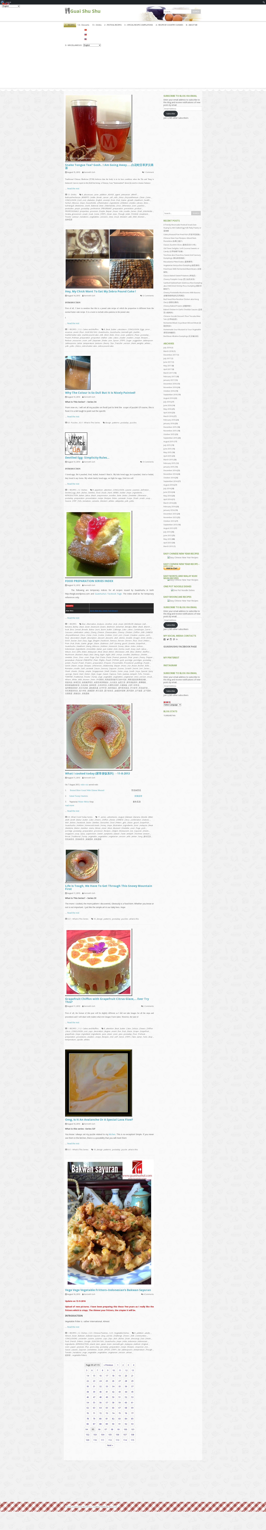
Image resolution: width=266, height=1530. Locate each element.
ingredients (114, 203)
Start (81, 674)
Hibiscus (75, 203)
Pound (68, 337)
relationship (108, 665)
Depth (83, 638)
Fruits (77, 643)
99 (118, 1429)
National (94, 205)
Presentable (117, 663)
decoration (75, 638)
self (89, 340)
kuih (138, 649)
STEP (74, 501)
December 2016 (170, 383)
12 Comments (148, 295)
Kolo (116, 649)
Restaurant (124, 831)
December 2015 (170, 427)
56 (100, 1402)
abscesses (88, 194)
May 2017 (167, 365)
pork (122, 660)
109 (87, 1440)
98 (112, 1429)
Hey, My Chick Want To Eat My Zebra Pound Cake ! (100, 291)
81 (107, 1418)
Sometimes (92, 1349)
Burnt (103, 629)
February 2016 (169, 420)
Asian (121, 624)
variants (95, 501)
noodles (112, 495)
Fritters (146, 640)
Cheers (98, 820)
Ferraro (121, 640)
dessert (101, 638)
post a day (94, 1347)
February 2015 (169, 463)
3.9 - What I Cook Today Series (80, 817)
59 (119, 1402)
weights (140, 343)
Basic (82, 626)
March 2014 (168, 503)
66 (113, 1407)
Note (101, 205)
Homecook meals (92, 825)
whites (147, 343)
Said (83, 668)
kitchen (112, 1134)
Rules (114, 498)
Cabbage (117, 629)
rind (111, 1037)
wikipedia (120, 501)
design (108, 422)
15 (94, 1375)
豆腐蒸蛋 (68, 693)
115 (132, 1440)
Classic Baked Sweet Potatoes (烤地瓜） (180, 275)
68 (126, 1407)
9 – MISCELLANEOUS (73, 45)
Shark (135, 498)
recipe (137, 337)
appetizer (99, 490)
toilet (128, 214)
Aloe (83, 624)
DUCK (67, 640)
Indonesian (70, 649)
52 (126, 1397)
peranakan (70, 660)
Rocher (141, 665)
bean (87, 626)
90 (113, 1424)
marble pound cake (90, 335)
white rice (84, 785)
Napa (86, 654)
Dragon (137, 638)
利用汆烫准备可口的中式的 (115, 679)
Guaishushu (104, 332)
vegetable (108, 677)
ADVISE (111, 194)
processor (98, 831)
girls (124, 822)
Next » (110, 1445)
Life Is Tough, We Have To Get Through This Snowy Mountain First (108, 887)
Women (141, 217)
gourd (124, 643)
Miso (132, 651)
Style (93, 674)
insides (133, 203)
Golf (111, 643)
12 (126, 1370)
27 (119, 1381)
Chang (93, 632)
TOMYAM (69, 677)
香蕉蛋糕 (85, 693)
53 (132, 1397)
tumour (76, 217)
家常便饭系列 (132, 682)
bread (78, 629)
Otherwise (126, 205)
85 (132, 1418)
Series (133, 211)
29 (132, 1381)
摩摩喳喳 (142, 682)
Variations (84, 217)
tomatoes (87, 501)
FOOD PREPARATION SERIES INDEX (89, 581)
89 (107, 1424)
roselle (127, 211)
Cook (95, 635)
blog (103, 1335)
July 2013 (167, 532)
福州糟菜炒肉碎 (71, 688)
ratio (110, 337)
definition (145, 490)
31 (94, 1386)
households (91, 203)
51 (119, 1397)
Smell (107, 671)
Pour (135, 1034)
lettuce (68, 651)
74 (113, 1413)
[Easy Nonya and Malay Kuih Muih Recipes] (182, 580)
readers (130, 337)
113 (117, 1440)
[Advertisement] (133, 68)
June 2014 (167, 492)
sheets (74, 671)
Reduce (68, 340)
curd (148, 635)
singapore (69, 833)
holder (123, 492)
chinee (112, 820)
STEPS (103, 214)
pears (136, 657)
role (121, 211)
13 (133, 1370)
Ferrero (129, 640)
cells (116, 197)
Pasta (102, 657)
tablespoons (71, 343)
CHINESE (149, 632)
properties (84, 211)
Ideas (127, 646)
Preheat (75, 337)
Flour (82, 332)
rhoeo (115, 211)
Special (144, 671)
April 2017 (167, 369)
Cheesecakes (111, 632)
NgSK (108, 654)
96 (99, 1429)
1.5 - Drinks (71, 194)
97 (106, 1429)
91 (119, 1424)
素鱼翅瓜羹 (93, 688)
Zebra (78, 346)
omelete (68, 657)
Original (144, 1344)
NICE (113, 654)
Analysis (100, 624)
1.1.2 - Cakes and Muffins (88, 329)
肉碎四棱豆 (112, 688)
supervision (91, 833)
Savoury (104, 668)
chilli (142, 632)
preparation (118, 208)
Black (141, 626)
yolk (67, 346)
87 (94, 1424)
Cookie (101, 635)
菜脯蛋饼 (91, 690)
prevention (129, 208)
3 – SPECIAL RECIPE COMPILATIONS (138, 25)
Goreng (118, 643)
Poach (108, 660)
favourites (104, 822)
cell (111, 197)
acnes (103, 817)
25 (107, 1381)
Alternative (91, 624)
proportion (95, 337)
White (74, 679)
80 (100, 1418)
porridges (138, 660)
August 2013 (168, 528)
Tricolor (68, 217)
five (119, 1031)
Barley (75, 626)
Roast (134, 665)
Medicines (79, 205)
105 (110, 1434)
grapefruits (70, 1034)
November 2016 (170, 387)
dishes (84, 492)
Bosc (72, 629)
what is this (134, 919)
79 (94, 1418)
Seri (141, 668)
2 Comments (148, 1006)
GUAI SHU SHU (91, 332)
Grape (136, 1031)
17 (107, 1375)
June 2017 (167, 362)
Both (67, 820)
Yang (140, 836)
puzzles (133, 422)
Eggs (142, 329)
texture (146, 833)
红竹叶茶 (103, 688)
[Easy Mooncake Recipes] (182, 600)
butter (113, 329)
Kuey (133, 649)
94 (86, 1429)
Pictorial (79, 660)
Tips (112, 343)
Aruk (115, 624)
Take (134, 1037)
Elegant (96, 640)
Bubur (91, 629)
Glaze (96, 643)
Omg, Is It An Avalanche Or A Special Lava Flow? (99, 1119)
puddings (139, 663)
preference (95, 208)
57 (107, 1402)
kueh (128, 649)
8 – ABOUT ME (191, 25)
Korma (121, 649)
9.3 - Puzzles (72, 422)
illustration (117, 825)
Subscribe (170, 113)
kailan (110, 649)
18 (113, 1375)
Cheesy (121, 632)
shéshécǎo (147, 211)
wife (128, 836)
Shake (104, 340)
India (125, 1341)
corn (120, 635)
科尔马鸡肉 (83, 688)
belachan (120, 626)
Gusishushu (115, 332)
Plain (96, 660)
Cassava (68, 632)
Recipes (144, 337)
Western (123, 217)
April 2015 (167, 456)
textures (98, 343)
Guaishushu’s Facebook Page (108, 593)
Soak (91, 214)
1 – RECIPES (70, 25)
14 (88, 1375)
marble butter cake (73, 335)
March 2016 (168, 416)
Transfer (118, 343)
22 (88, 1381)
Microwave (120, 651)
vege (100, 677)
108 (132, 1434)
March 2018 (168, 351)
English (99, 200)
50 (113, 1397)
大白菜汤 (113, 682)
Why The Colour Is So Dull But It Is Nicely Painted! (100, 393)
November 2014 (170, 474)
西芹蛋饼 (130, 690)
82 (113, 1418)
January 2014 (168, 510)
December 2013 (170, 514)
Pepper (149, 657)
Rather (104, 337)
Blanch (147, 626)
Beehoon (111, 626)
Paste (109, 657)
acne (96, 194)
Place (137, 335)
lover (136, 825)
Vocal (116, 217)
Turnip (94, 677)
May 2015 (167, 452)
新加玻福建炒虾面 (72, 685)
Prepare (107, 663)
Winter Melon (83, 802)
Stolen (87, 674)
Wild (135, 217)
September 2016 (170, 394)
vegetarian (128, 677)
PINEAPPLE (88, 660)
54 (88, 1402)
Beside (144, 817)
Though (121, 214)
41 (107, 1391)
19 (119, 1375)
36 (126, 1386)
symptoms (108, 833)
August (121, 817)
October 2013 (169, 521)
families (91, 492)
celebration (78, 632)
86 (88, 1424)
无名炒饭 (84, 685)
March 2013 (168, 546)
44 (126, 1391)
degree (107, 1031)
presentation (91, 498)
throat (67, 836)
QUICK (67, 665)
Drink (143, 638)
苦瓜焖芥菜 (143, 688)
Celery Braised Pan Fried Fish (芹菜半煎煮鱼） (182, 234)
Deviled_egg (70, 492)
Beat (108, 329)
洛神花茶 (68, 219)
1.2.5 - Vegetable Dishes (119, 1333)
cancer (106, 197)
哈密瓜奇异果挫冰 (101, 682)
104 (102, 1434)
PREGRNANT (106, 208)
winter (134, 836)
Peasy (142, 657)
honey (121, 646)
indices (140, 646)
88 (100, 1424)
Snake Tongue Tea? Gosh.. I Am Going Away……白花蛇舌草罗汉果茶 (109, 166)
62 (88, 1407)
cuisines (136, 490)
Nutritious (135, 654)
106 (117, 1434)
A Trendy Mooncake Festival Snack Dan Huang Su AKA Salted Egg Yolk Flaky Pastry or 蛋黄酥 (182, 227)
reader (123, 337)
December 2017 (170, 355)
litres (146, 203)
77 (132, 1413)
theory (106, 343)
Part (97, 657)
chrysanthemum (131, 197)
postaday (85, 208)
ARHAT (134, 194)
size (110, 340)
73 (107, 1413)
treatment (144, 214)
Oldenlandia (110, 205)
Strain (109, 214)
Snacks (113, 671)
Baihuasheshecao (72, 197)
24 (100, 1381)
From (113, 200)
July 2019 (167, 347)
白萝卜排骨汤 (133, 685)
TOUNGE (134, 214)
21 (132, 1375)
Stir (119, 1349)
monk (87, 205)
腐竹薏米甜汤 (123, 688)
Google (87, 1341)
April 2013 (167, 542)
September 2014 (170, 481)
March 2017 (168, 373)
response (139, 1347)
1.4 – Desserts (83, 25)
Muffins (146, 651)
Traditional (78, 677)
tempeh (133, 674)
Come (148, 197)
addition (103, 194)
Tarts (119, 674)
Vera (136, 677)
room (85, 340)
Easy (85, 640)
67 (119, 1407)
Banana (68, 626)
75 (119, 1413)
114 (125, 1440)
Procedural (128, 663)
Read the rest (73, 188)
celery (87, 632)
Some (96, 214)
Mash (93, 495)
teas (115, 214)
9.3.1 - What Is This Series (89, 422)
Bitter (135, 626)
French (73, 1341)
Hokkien (104, 646)
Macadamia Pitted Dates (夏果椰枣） (178, 261)
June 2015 (167, 448)
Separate (97, 340)
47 (94, 1397)
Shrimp (81, 671)
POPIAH (115, 660)
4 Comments (148, 1294)
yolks (72, 346)
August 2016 (168, 398)
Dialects (145, 820)
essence (68, 332)
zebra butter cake (89, 346)
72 (100, 1413)
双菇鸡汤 (68, 682)
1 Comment (149, 172)
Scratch (128, 668)
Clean (142, 197)
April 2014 (167, 499)
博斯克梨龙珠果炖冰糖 (137, 679)
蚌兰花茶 (99, 690)
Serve (121, 1037)
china (121, 197)
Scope (129, 498)
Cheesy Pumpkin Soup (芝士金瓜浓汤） (179, 279)
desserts (109, 638)
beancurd (95, 626)
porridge (128, 660)
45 (132, 1391)
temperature (88, 343)
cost (84, 200)
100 (125, 1429)
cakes (130, 629)
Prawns (88, 663)
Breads (85, 629)
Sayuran (113, 668)
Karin (109, 1344)
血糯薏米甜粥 (120, 690)
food (98, 492)
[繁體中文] (92, 34)
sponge (69, 674)
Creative (133, 635)
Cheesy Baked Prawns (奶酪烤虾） (177, 306)
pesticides (69, 208)
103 (95, 1434)
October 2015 (169, 434)
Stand (75, 674)
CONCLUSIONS (71, 1338)
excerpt (106, 200)
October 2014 (169, 477)
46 (88, 1397)
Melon (111, 651)
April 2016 (167, 412)
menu (91, 828)
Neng (97, 654)
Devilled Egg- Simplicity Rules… (87, 457)
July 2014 (167, 488)
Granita (131, 643)
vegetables (94, 217)
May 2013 (167, 539)
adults (147, 1333)
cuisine (128, 490)
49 (107, 1397)
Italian (81, 495)
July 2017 (167, 358)
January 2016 (168, 423)
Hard (110, 492)
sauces (75, 1349)
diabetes (91, 200)
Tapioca (112, 674)
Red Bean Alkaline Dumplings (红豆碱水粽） (181, 336)
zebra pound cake (105, 346)
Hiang (88, 646)
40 (100, 1391)
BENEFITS (85, 197)
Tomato (146, 674)
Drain (127, 1338)
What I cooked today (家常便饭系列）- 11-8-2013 (97, 773)
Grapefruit (140, 643)
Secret (135, 668)
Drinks (149, 638)
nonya (119, 654)
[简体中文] (92, 29)
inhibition (124, 203)
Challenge (118, 1335)
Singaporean (97, 671)
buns (98, 629)
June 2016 (167, 405)
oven (134, 205)
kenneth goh (127, 332)
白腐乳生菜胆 (113, 685)
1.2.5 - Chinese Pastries (98, 1333)
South (131, 671)
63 (94, 1407)
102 (87, 1434)
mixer (104, 828)
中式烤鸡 (100, 679)
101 (133, 1429)
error (147, 329)
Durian (74, 640)
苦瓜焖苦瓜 (69, 839)
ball (144, 624)
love (74, 651)
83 (119, 1418)
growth (130, 200)
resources (77, 340)
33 (107, 1386)
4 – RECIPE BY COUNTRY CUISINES (169, 25)
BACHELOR (129, 624)
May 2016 (167, 409)
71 (94, 1413)
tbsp (150, 1037)
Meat (105, 651)
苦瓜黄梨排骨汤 (71, 690)
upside (80, 1039)
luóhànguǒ (69, 205)
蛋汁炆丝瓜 (108, 690)
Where (68, 679)
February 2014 (169, 506)
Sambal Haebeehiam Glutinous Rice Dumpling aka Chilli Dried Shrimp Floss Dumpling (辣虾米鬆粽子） (182, 286)
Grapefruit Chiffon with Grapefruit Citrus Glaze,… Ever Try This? (107, 1000)
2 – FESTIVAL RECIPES (113, 25)
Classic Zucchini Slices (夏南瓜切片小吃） (180, 244)
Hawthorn (139, 200)
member (84, 828)
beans (103, 626)
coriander (83, 1338)
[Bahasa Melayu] (92, 39)
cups (91, 1031)
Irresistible (91, 649)
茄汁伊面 (82, 690)
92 (126, 1424)
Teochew (138, 833)
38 (88, 1391)
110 (95, 1440)
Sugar (128, 340)
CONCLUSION (70, 200)
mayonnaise (102, 495)
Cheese (101, 632)
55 (94, 1402)
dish (78, 492)
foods (104, 492)
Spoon (116, 340)
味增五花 (77, 682)
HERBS (116, 492)
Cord (79, 200)
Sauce (97, 668)
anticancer (125, 194)
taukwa (126, 674)
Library (140, 203)
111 (102, 1440)
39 (94, 1391)
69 (132, 1407)
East (80, 640)
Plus (87, 1347)
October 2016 (169, 391)
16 (95, 919)
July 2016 (167, 401)
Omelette (132, 495)
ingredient (86, 1034)
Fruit (118, 200)
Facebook (105, 640)
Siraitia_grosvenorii (73, 214)
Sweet (105, 674)
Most (106, 335)
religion (115, 831)
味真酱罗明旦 (87, 682)
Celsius (135, 1028)
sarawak (122, 498)
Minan (98, 828)
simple (88, 671)
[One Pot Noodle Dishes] (183, 590)
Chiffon (137, 632)
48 (100, 1397)
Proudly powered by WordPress (78, 1507)
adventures (112, 817)
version (127, 343)
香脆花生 (77, 693)
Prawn (81, 663)
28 (126, 1381)
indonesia (132, 1341)
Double (129, 638)
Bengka (128, 626)
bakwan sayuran (93, 1335)
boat (67, 629)
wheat (129, 1352)
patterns (130, 335)
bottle (93, 197)
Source (68, 501)
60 (126, 1402)
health (147, 200)
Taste (123, 833)
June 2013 (167, 535)
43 (119, 1391)
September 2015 (170, 438)
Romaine (69, 668)
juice (104, 1034)
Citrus (82, 635)
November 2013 (170, 517)
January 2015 (168, 467)
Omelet (144, 654)
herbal (68, 203)
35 (119, 1386)
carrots (109, 1335)
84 (126, 1418)
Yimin (93, 679)
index (133, 646)
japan (103, 1344)
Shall (140, 211)
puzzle (124, 1149)
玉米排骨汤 (102, 685)
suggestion (137, 340)
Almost (68, 1335)
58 (113, 1402)
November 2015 (170, 430)
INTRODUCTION (71, 495)
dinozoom (113, 1507)
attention (108, 490)
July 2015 (167, 445)
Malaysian (92, 651)
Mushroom (69, 654)
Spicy (151, 671)
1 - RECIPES (71, 329)
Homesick (113, 646)
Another (108, 624)
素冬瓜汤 (147, 836)
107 (125, 1434)
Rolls (147, 665)
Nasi (91, 654)
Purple (102, 211)
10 (113, 1370)
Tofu (80, 501)
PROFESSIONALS (72, 211)
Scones (121, 668)
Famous (113, 640)
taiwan (117, 833)
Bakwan (138, 624)
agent (117, 194)
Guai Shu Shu (85, 11)
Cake (124, 629)
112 (110, 1440)
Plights (102, 660)
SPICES (107, 1349)
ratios (116, 337)
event (76, 332)
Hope (82, 203)
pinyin (77, 208)
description (92, 638)
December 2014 (170, 470)
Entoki (148, 1338)
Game (123, 200)
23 (94, 1381)
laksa (87, 495)
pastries (141, 205)
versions (104, 217)
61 (132, 1402)
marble (137, 332)
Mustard (79, 654)
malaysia (143, 825)
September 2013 (170, 524)
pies (120, 1034)
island (92, 1344)
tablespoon (148, 340)
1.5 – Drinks (97, 25)
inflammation (102, 203)
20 (126, 1375)
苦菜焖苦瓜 (79, 839)
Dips (110, 1338)
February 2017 (169, 376)
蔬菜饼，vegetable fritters (76, 1355)
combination (136, 820)
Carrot (147, 629)
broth (73, 820)
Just (104, 649)
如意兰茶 (121, 682)
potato (68, 663)
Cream (126, 635)
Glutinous (104, 643)
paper (73, 1347)
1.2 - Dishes (82, 490)
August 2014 (168, 485)
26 (113, 1381)
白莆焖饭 (123, 685)
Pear (130, 657)
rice (129, 665)
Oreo (81, 657)
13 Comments (148, 462)
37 (132, 1386)
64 (100, 1407)
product (138, 208)
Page (92, 657)
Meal (100, 651)
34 (113, 1386)
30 (88, 1386)
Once (118, 205)
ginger (90, 643)
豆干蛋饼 (147, 690)
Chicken (129, 632)
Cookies (108, 635)
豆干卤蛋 (138, 690)
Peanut (116, 657)
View (111, 217)
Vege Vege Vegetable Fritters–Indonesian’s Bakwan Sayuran (108, 1290)
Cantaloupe (139, 629)
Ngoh (102, 654)
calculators (122, 329)
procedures (81, 1037)
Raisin (74, 665)
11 (99, 817)
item (98, 1344)
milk (101, 335)
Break (99, 197)
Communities (140, 1335)
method (137, 1344)
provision (94, 211)
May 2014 (167, 495)
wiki (130, 217)
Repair (109, 211)
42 (113, 1391)
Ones (75, 657)
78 (88, 1418)
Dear (67, 638)
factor (88, 822)
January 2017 (168, 380)
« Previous (108, 1365)
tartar (79, 343)
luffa (79, 651)
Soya (138, 671)
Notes (124, 495)
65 (107, 1407)
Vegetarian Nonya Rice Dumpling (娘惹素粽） (182, 265)
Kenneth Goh (89, 172)
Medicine (69, 828)
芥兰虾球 (133, 688)
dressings (135, 1338)
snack (85, 214)
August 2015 (168, 441)
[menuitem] (264, 2)
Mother (139, 651)
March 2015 (168, 459)
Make (84, 651)
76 (126, 1413)
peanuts (123, 657)
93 (132, 1424)
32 (100, 1386)
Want (133, 343)
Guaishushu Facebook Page (180, 646)
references (97, 665)
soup (148, 498)
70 (88, 1413)
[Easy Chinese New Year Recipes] (182, 557)
